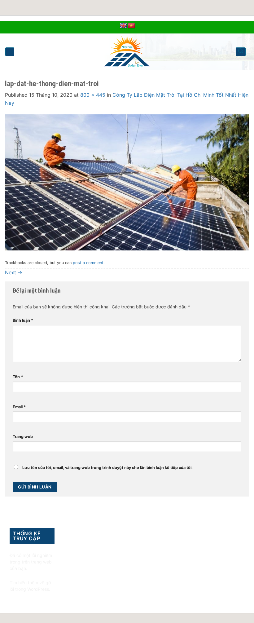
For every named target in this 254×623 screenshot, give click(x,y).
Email (19, 406)
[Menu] (9, 51)
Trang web (23, 436)
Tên (18, 376)
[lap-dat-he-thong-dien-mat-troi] (127, 182)
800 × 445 (92, 95)
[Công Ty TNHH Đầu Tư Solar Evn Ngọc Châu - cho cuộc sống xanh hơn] (127, 52)
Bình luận (23, 320)
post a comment (88, 262)
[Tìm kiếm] (241, 51)
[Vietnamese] (131, 26)
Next (13, 272)
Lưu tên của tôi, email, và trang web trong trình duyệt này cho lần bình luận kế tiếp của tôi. (107, 467)
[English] (123, 26)
